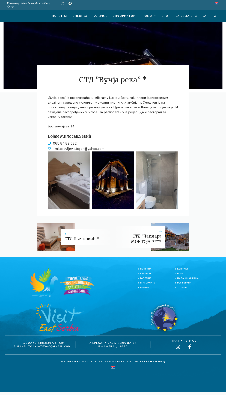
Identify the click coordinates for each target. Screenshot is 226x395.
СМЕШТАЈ (145, 273)
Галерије (100, 16)
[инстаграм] (62, 3)
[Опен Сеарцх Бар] (215, 16)
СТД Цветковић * (81, 238)
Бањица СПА (186, 16)
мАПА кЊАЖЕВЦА (188, 278)
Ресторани (184, 283)
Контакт (183, 269)
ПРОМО (144, 287)
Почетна (59, 16)
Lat (206, 16)
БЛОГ (180, 273)
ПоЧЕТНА (145, 269)
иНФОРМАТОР (148, 283)
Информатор (124, 16)
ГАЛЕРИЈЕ (145, 278)
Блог (166, 16)
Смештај (80, 16)
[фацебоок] (70, 3)
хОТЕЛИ (182, 287)
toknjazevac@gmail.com (49, 346)
